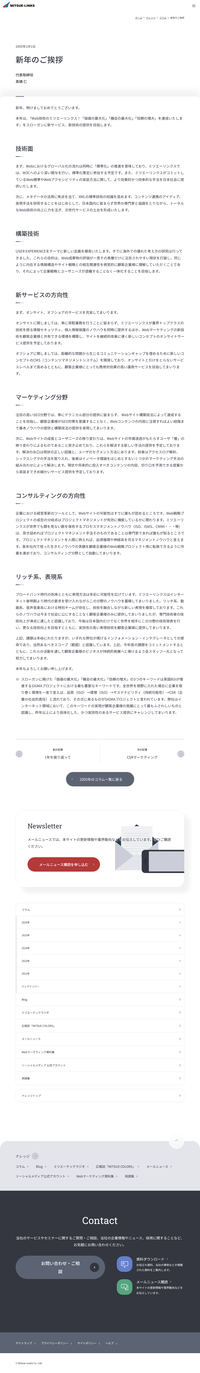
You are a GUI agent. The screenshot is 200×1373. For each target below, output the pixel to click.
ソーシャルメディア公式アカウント (40, 1176)
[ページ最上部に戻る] (176, 1141)
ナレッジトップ (31, 1096)
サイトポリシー (86, 1343)
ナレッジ (150, 17)
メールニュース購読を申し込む (63, 864)
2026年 (26, 922)
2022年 (26, 973)
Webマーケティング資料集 (38, 1052)
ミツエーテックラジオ (35, 1012)
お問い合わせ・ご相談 (60, 1267)
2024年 (26, 948)
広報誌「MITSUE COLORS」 (39, 1026)
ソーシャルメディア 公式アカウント (44, 1065)
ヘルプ (109, 1343)
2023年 (26, 961)
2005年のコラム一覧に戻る (101, 779)
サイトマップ (24, 1343)
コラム (162, 17)
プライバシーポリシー (54, 1343)
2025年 (26, 935)
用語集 (26, 1078)
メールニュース (31, 1039)
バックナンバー (30, 986)
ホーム (138, 17)
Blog (24, 999)
